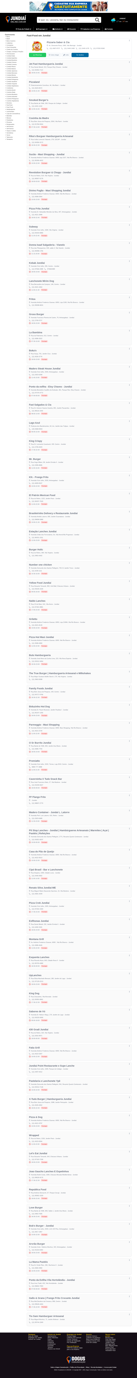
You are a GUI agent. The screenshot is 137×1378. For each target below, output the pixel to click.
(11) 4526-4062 (37, 1105)
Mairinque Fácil (110, 1344)
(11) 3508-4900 (37, 643)
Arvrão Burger (37, 1243)
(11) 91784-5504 (37, 124)
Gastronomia (10, 35)
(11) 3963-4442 (37, 555)
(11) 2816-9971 (37, 1036)
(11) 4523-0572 (37, 88)
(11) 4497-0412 (37, 1072)
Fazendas (51, 1345)
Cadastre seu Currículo (74, 1337)
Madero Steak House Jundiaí (44, 368)
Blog (87, 1367)
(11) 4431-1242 (37, 106)
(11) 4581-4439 (37, 894)
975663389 (51, 269)
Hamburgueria (11, 109)
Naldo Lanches (37, 601)
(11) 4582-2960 (37, 1268)
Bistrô (8, 39)
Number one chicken (40, 564)
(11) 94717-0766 (37, 694)
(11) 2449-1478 (84, 48)
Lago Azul (34, 422)
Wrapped (34, 1135)
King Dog (34, 993)
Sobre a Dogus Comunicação (59, 1367)
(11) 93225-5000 (37, 1017)
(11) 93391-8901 (37, 999)
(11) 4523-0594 (37, 1141)
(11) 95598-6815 (37, 305)
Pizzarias (9, 122)
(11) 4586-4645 (37, 945)
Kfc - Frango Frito (38, 477)
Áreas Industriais (53, 1337)
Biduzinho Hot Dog (39, 706)
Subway (33, 226)
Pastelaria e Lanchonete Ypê (44, 1081)
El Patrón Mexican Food (42, 495)
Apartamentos (52, 1336)
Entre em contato (91, 1342)
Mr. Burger (35, 459)
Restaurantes (10, 124)
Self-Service (10, 128)
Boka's (32, 350)
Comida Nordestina (12, 77)
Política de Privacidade (77, 1367)
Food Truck (10, 107)
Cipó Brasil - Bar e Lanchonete (46, 869)
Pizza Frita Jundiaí (39, 208)
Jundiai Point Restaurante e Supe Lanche (51, 1065)
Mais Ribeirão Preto (111, 1345)
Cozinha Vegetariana (13, 101)
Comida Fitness (11, 66)
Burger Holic (36, 549)
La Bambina (35, 332)
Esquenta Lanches (39, 957)
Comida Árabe (11, 56)
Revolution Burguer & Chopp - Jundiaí (50, 172)
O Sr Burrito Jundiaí (40, 742)
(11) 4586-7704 (37, 749)
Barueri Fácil (109, 1337)
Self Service (10, 126)
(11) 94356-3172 (37, 142)
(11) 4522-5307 (37, 1054)
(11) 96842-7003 (37, 1286)
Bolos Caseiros (11, 41)
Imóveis (58, 29)
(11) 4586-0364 (37, 196)
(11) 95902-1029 (37, 1195)
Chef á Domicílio (11, 47)
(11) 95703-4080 (37, 963)
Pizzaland (34, 82)
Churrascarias (11, 54)
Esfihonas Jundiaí (39, 921)
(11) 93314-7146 (37, 1087)
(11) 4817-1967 (37, 1232)
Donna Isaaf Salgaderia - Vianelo (47, 245)
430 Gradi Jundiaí (38, 1029)
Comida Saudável (12, 81)
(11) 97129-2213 (37, 981)
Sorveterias (10, 133)
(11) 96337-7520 (37, 501)
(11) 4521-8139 (37, 625)
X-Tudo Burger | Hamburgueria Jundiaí (50, 1099)
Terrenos (50, 1347)
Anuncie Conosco (91, 1336)
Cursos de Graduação (73, 1341)
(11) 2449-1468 (69, 48)
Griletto (33, 619)
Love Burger (36, 1207)
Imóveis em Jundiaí (34, 1339)
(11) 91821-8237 (37, 839)
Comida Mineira (11, 75)
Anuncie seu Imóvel (54, 1349)
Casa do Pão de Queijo (41, 851)
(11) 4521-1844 (37, 287)
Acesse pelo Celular (110, 1367)
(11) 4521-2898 (37, 214)
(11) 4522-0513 (37, 857)
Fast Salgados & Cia (40, 404)
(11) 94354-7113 (37, 70)
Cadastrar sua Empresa (91, 29)
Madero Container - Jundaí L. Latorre (49, 812)
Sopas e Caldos (11, 131)
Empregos (42, 29)
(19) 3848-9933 (37, 429)
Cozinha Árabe (11, 92)
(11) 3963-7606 (37, 1214)
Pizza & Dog (35, 1117)
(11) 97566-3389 (37, 269)
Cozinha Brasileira (12, 94)
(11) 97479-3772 (37, 393)
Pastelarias (10, 120)
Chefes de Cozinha (12, 49)
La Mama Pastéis (38, 1262)
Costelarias (10, 88)
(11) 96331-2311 (37, 537)
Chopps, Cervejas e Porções (15, 51)
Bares (8, 36)
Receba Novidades (96, 1367)
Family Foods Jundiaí (41, 688)
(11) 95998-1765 (37, 251)
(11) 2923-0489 (37, 818)
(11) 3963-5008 (37, 679)
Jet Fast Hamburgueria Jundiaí (46, 64)
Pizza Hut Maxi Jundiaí (41, 637)
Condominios (52, 1344)
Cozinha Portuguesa (13, 98)
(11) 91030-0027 (37, 785)
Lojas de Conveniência (13, 113)
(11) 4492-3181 (37, 927)
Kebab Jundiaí (37, 263)
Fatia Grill (34, 1047)
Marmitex (9, 116)
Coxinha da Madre (39, 118)
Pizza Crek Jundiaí (39, 903)
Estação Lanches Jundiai (43, 531)
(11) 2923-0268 (37, 374)
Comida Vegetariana (13, 86)
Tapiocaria (10, 137)
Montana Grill (36, 939)
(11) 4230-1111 (37, 571)
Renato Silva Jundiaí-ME (42, 887)
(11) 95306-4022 (37, 160)
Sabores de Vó (37, 1011)
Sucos (8, 135)
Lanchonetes (10, 111)
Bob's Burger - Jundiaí (41, 1225)
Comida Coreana (12, 64)
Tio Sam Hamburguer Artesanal (46, 1316)
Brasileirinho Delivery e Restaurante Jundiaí (53, 513)
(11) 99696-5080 (37, 519)
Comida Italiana (11, 69)
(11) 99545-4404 (37, 1304)
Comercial (51, 1342)
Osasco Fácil (109, 1347)
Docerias (9, 103)
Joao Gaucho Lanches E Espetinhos (49, 1171)
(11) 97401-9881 (37, 607)
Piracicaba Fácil (110, 1349)
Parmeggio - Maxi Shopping (44, 724)
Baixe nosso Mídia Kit (93, 1339)
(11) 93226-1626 (37, 589)
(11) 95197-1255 (37, 713)
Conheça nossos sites (93, 1341)
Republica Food (37, 1189)
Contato (109, 29)
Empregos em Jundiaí (35, 1337)
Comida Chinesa (11, 62)
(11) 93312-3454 (37, 661)
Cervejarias (10, 45)
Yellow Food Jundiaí (40, 582)
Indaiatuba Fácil (110, 1341)
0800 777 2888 (37, 767)
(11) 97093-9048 (99, 48)
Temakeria (10, 139)
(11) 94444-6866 (37, 233)
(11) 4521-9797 (37, 1123)
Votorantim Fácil (110, 1350)
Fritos (32, 299)
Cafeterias (10, 43)
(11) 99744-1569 (37, 1322)
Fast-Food (9, 105)
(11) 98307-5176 (37, 178)
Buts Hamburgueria (40, 655)
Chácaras (51, 1341)
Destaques (31, 1334)
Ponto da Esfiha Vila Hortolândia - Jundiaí (52, 1280)
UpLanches (35, 975)
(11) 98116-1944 (37, 411)
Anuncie (72, 29)
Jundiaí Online (109, 1342)
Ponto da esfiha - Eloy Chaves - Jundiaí (50, 386)
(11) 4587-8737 (55, 48)
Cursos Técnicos (72, 1339)
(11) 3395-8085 (37, 465)
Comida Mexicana (12, 73)
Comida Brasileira (12, 60)
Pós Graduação (72, 1342)
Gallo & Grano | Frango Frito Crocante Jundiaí (54, 1298)
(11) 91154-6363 (37, 1250)
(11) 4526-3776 (37, 356)
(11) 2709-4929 (37, 447)
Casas (50, 1339)
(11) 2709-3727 (37, 320)
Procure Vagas (71, 1336)
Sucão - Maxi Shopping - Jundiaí (46, 154)
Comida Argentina (12, 58)
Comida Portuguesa (12, 79)
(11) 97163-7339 (37, 1159)
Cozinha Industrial (12, 96)
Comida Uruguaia (12, 83)
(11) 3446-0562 (37, 876)
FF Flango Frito (37, 797)
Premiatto (34, 761)
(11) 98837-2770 (37, 803)
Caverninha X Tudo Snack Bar (45, 779)
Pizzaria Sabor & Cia (58, 42)
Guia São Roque (110, 1339)
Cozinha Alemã (11, 90)
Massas (9, 118)
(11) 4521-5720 (37, 731)
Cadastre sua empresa (93, 1337)
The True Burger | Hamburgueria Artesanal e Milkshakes (60, 673)
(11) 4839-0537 (37, 483)
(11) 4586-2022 (37, 338)
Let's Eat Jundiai (38, 1153)
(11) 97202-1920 (37, 909)
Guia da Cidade (23, 29)
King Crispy (35, 441)
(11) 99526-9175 (37, 1177)
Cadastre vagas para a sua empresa (75, 1348)
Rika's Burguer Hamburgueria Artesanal (51, 136)
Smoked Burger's (38, 100)
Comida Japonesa (12, 71)
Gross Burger (36, 314)
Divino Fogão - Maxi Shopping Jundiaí (50, 190)
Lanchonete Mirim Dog (41, 281)
